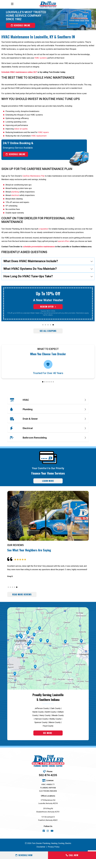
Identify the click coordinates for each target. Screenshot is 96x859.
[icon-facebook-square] (44, 831)
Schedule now (25, 855)
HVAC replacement (38, 136)
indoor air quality (21, 129)
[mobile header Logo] (48, 4)
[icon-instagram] (48, 831)
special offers (63, 241)
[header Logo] (48, 761)
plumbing (15, 192)
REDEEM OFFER (47, 306)
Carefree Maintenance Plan (33, 176)
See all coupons (48, 330)
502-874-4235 (48, 775)
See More (47, 732)
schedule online (22, 25)
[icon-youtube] (52, 831)
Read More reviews (21, 594)
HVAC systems (41, 58)
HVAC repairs (43, 132)
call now (73, 855)
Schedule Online (17, 154)
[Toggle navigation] (12, 3)
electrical (15, 195)
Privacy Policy (53, 847)
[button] (42, 324)
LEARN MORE (48, 480)
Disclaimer (41, 847)
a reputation (43, 229)
